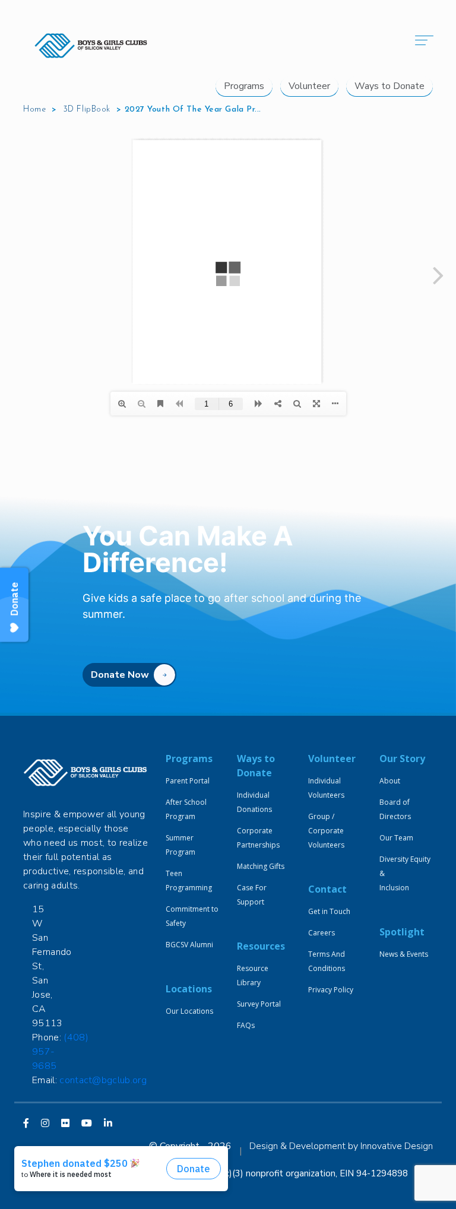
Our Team (396, 838)
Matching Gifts (260, 866)
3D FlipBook (86, 109)
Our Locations (189, 1011)
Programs (244, 86)
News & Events (403, 954)
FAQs (246, 1025)
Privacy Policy (330, 990)
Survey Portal (259, 1004)
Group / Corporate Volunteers (326, 830)
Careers (321, 933)
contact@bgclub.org (103, 1080)
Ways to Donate (389, 86)
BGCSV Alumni (189, 945)
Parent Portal (188, 781)
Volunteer (309, 86)
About (389, 781)
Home (34, 109)
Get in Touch (329, 911)
